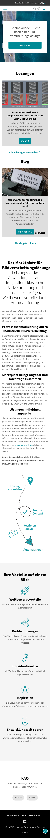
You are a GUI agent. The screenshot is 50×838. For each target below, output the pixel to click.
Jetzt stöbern (25, 45)
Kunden (32, 797)
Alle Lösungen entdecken (23, 152)
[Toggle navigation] (44, 8)
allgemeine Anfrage (24, 444)
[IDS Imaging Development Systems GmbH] (42, 3)
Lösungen (25, 73)
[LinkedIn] (25, 821)
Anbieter (18, 797)
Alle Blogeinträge (24, 243)
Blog (25, 161)
